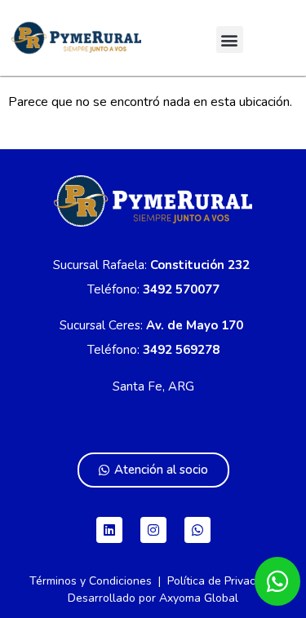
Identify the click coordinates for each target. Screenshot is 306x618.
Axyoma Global (198, 598)
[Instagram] (153, 530)
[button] (229, 39)
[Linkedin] (109, 530)
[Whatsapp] (197, 530)
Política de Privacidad (222, 581)
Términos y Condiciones (90, 581)
